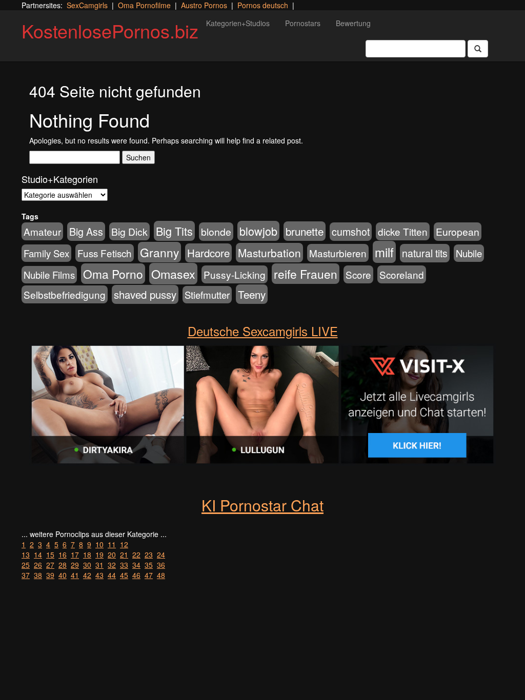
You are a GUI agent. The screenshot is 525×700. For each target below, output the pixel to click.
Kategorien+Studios (238, 23)
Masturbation (269, 252)
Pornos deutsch (262, 5)
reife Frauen (305, 273)
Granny (159, 252)
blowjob (258, 231)
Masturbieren (338, 253)
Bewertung (353, 23)
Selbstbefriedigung (65, 294)
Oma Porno (113, 273)
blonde (216, 231)
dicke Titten (403, 231)
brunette (305, 231)
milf (384, 252)
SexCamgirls (87, 5)
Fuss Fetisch (104, 253)
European (457, 231)
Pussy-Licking (235, 274)
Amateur (42, 231)
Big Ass (86, 231)
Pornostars (302, 23)
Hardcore (208, 252)
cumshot (351, 231)
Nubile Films (49, 274)
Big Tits (174, 231)
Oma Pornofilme (144, 5)
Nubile (469, 253)
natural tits (425, 253)
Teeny (252, 294)
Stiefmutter (207, 294)
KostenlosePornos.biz (110, 30)
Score (358, 274)
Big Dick (129, 231)
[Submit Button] (478, 48)
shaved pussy (145, 294)
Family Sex (46, 253)
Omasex (173, 273)
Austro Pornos (204, 5)
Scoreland (401, 274)
